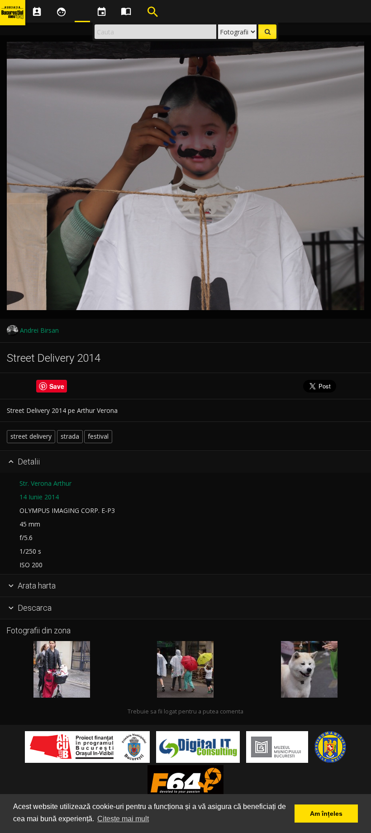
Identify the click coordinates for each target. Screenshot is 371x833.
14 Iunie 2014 (39, 497)
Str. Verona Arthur (45, 483)
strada (70, 436)
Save (56, 386)
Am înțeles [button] (326, 813)
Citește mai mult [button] (123, 819)
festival (98, 436)
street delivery (31, 436)
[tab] (185, 462)
